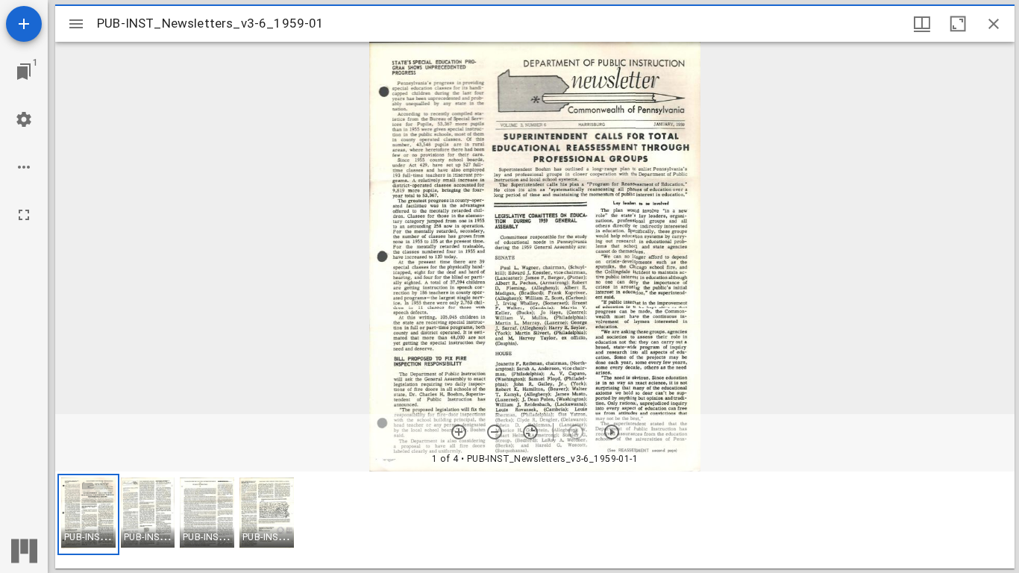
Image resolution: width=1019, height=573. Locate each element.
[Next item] (612, 432)
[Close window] (994, 24)
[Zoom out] (494, 432)
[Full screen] (24, 215)
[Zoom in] (459, 432)
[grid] (535, 520)
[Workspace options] (24, 167)
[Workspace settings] (24, 119)
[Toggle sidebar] (76, 24)
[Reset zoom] (530, 432)
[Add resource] (24, 24)
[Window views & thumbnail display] (922, 24)
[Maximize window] (958, 24)
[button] (88, 514)
